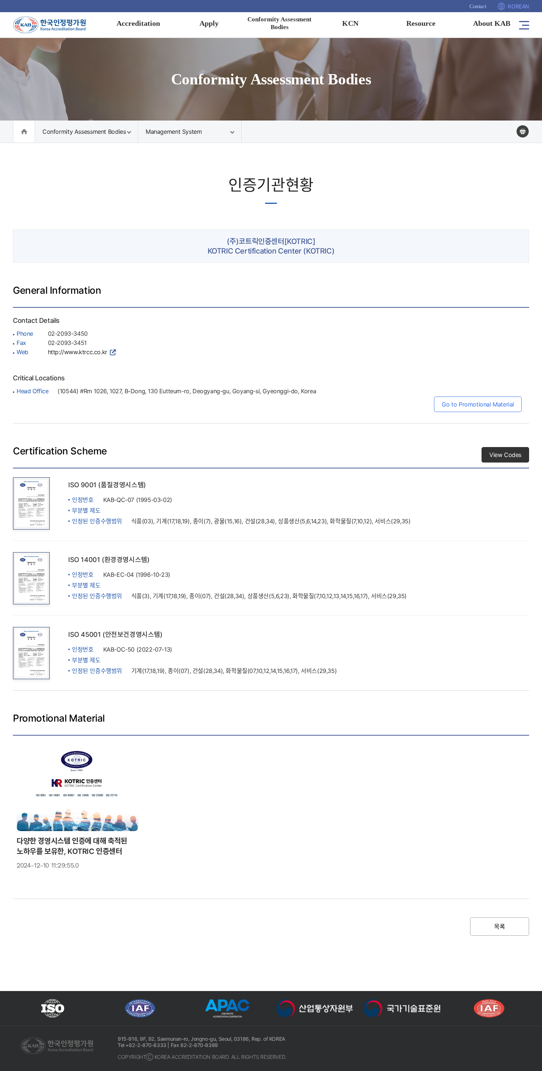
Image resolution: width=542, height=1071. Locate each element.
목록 (499, 926)
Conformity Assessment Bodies (84, 131)
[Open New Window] (52, 1008)
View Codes (505, 454)
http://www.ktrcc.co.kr (77, 352)
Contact (477, 6)
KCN (350, 23)
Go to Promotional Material (478, 404)
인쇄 (523, 131)
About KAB (491, 23)
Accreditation (138, 23)
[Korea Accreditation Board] (55, 24)
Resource (420, 23)
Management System (174, 131)
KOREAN (518, 6)
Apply (209, 23)
